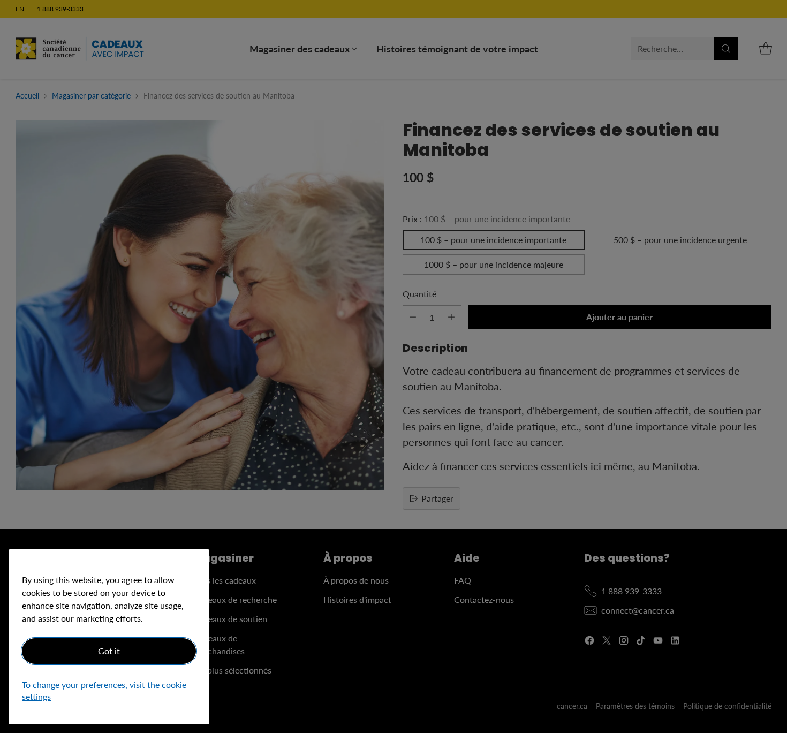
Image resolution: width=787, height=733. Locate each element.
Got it (109, 651)
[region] (109, 636)
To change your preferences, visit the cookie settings (104, 691)
